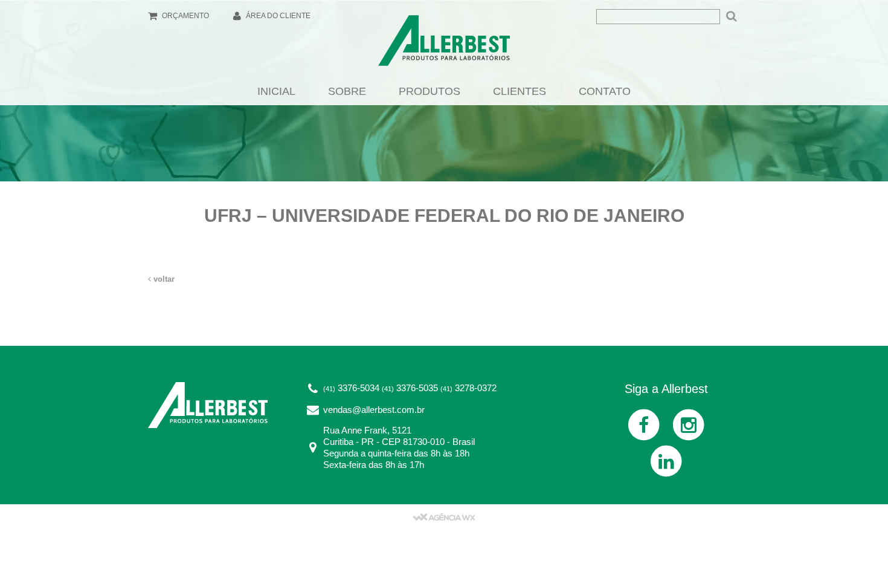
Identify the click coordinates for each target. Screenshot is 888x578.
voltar (163, 279)
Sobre (347, 91)
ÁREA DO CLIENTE (277, 15)
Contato (605, 91)
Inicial (276, 91)
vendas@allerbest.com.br (374, 409)
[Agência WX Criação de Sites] (444, 516)
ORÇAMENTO (184, 15)
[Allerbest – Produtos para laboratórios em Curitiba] (444, 44)
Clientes (519, 91)
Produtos (429, 91)
